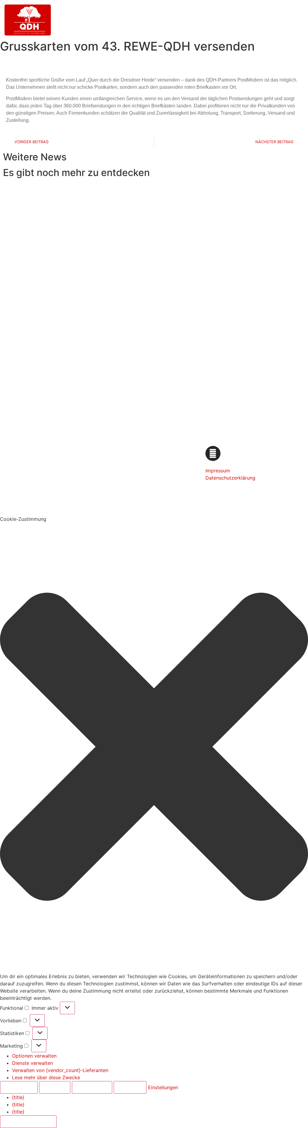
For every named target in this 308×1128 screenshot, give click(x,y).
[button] (108, 476)
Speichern (130, 1087)
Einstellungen (92, 1087)
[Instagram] (212, 453)
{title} (18, 1097)
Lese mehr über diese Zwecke (46, 1077)
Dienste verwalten (32, 1063)
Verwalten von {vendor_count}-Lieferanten (60, 1070)
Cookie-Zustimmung (28, 1122)
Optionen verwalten (34, 1056)
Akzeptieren (18, 1087)
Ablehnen (54, 1087)
